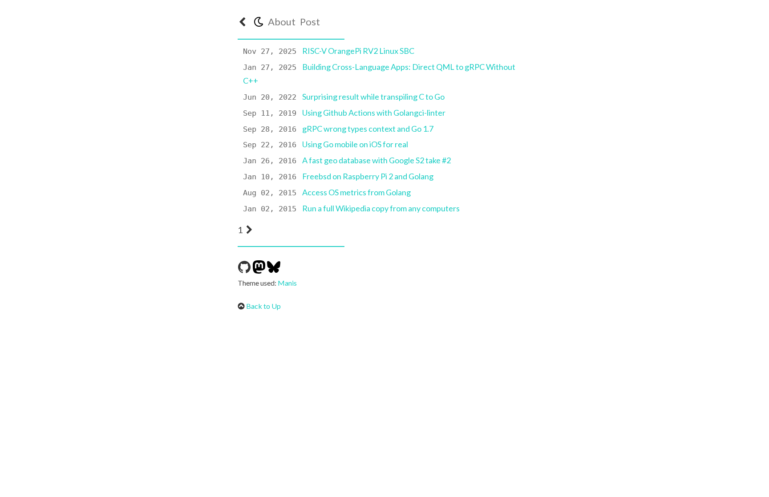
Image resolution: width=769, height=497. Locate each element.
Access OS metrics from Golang (356, 192)
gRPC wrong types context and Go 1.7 (367, 128)
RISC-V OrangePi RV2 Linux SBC (358, 51)
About (281, 22)
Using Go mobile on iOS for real (355, 144)
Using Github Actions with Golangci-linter (373, 112)
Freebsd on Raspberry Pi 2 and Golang (367, 176)
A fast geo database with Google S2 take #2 (376, 160)
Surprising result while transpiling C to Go (373, 96)
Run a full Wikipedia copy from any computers (381, 208)
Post (310, 22)
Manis (287, 283)
